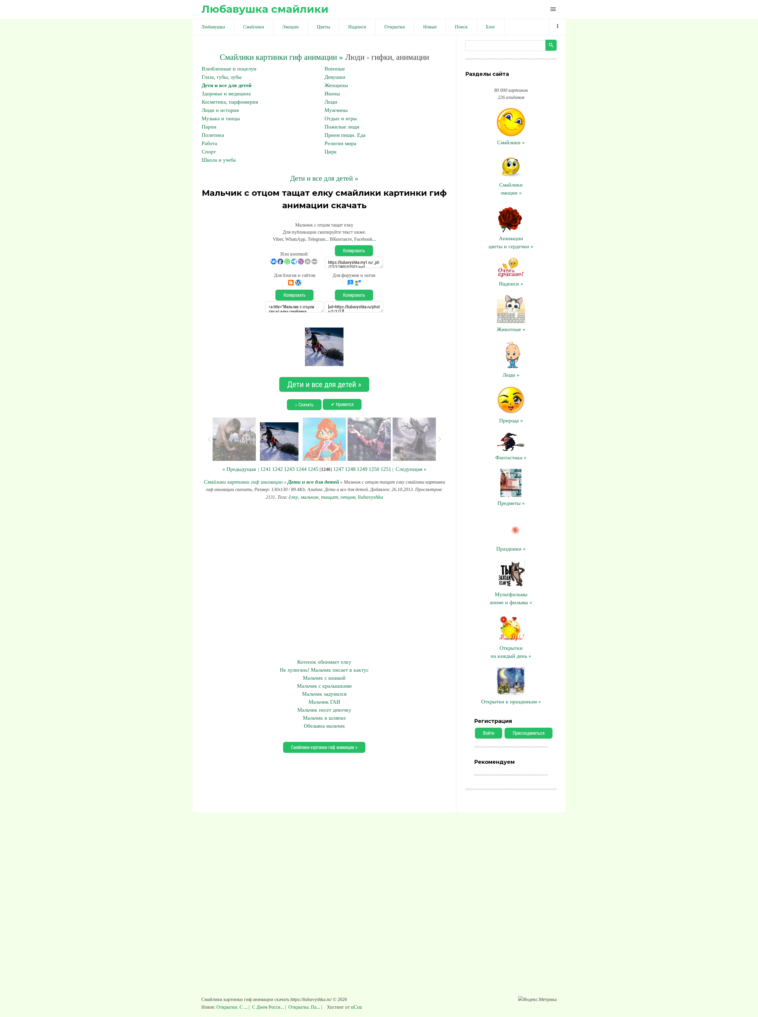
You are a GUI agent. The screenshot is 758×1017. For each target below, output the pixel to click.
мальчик (310, 497)
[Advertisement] (324, 579)
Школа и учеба (219, 160)
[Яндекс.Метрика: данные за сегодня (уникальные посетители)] (537, 999)
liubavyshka (370, 497)
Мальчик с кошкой (324, 678)
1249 (362, 469)
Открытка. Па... (304, 1007)
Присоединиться (529, 733)
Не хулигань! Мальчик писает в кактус (324, 670)
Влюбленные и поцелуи (229, 69)
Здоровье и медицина (226, 94)
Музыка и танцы (221, 118)
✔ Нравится (342, 404)
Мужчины (336, 110)
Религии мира (340, 143)
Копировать (354, 251)
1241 (265, 469)
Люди (331, 102)
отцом (348, 497)
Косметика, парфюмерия (230, 102)
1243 (289, 469)
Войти (488, 733)
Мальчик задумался (324, 694)
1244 (301, 469)
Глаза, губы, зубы (222, 77)
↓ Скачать (304, 405)
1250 (374, 469)
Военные (335, 69)
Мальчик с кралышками (324, 686)
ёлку (293, 497)
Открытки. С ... (232, 1007)
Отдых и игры (341, 118)
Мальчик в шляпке (324, 718)
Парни (209, 127)
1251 (385, 469)
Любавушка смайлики (264, 9)
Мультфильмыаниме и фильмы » (511, 598)
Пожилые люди (342, 127)
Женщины (336, 85)
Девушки (335, 77)
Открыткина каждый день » (511, 652)
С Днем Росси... (268, 1007)
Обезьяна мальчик (324, 726)
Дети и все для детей (226, 85)
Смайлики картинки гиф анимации (243, 482)
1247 (338, 469)
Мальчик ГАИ (324, 702)
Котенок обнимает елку (324, 662)
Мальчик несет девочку (324, 710)
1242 (277, 469)
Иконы (332, 94)
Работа (209, 143)
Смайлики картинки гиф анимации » (281, 57)
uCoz (356, 1007)
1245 (313, 469)
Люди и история (220, 110)
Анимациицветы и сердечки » (511, 242)
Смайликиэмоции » (511, 189)
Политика (213, 135)
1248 (350, 469)
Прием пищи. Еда (345, 135)
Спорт (209, 152)
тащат (329, 497)
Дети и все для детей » (324, 178)
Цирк (331, 152)
